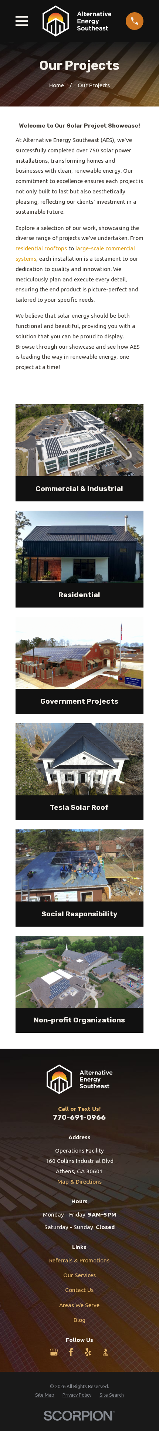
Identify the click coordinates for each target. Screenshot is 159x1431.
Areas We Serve (79, 1305)
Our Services (79, 1275)
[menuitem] (44, 1395)
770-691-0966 (79, 1117)
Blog (79, 1320)
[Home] (77, 21)
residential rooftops (41, 248)
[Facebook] (71, 1352)
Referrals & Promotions (79, 1260)
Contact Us (79, 1290)
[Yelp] (88, 1352)
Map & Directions (79, 1181)
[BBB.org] (105, 1352)
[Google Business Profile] (54, 1352)
